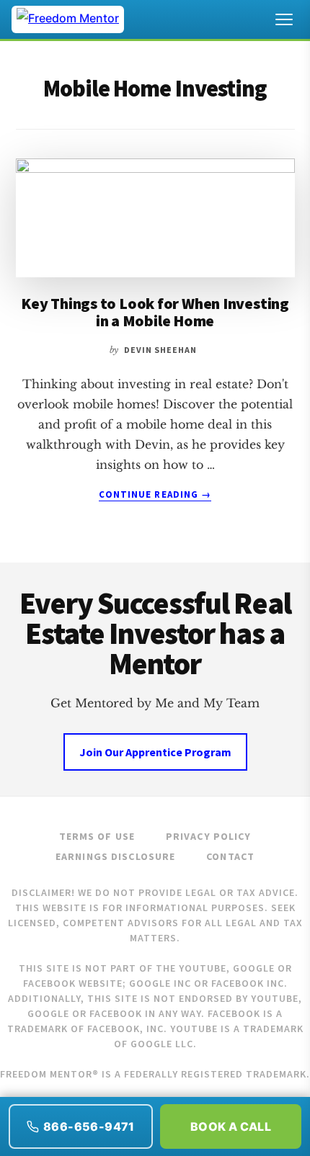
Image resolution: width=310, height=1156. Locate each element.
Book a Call (230, 1126)
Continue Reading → (155, 494)
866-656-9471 (89, 1126)
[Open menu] (284, 19)
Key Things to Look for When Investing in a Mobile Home (155, 312)
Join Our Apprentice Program (155, 752)
